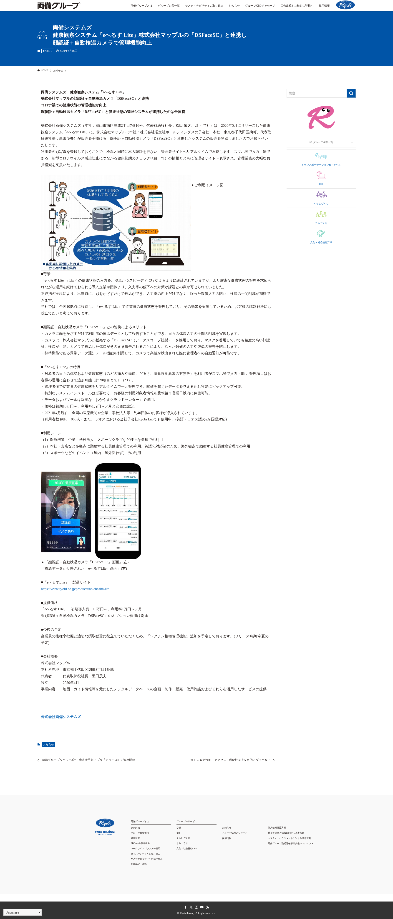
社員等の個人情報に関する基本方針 (286, 833)
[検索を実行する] (351, 93)
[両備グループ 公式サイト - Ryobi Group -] (59, 8)
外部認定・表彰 (139, 864)
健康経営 (135, 838)
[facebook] (186, 907)
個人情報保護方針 (277, 827)
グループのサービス (186, 821)
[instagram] (196, 907)
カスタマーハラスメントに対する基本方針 (289, 838)
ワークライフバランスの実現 (145, 848)
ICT (178, 833)
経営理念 (135, 828)
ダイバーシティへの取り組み (145, 853)
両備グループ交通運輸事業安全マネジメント (290, 843)
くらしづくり (183, 838)
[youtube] (202, 907)
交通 (178, 828)
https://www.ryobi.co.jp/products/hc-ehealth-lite (75, 589)
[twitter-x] (191, 907)
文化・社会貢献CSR (186, 848)
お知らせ (48, 51)
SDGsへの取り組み (140, 843)
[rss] (207, 907)
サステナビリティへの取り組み (147, 858)
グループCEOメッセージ (234, 833)
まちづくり (182, 843)
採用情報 (226, 838)
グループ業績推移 (140, 833)
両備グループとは (140, 821)
